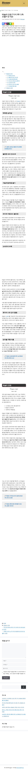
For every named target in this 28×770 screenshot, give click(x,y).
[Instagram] (5, 24)
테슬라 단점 (9, 73)
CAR (5, 623)
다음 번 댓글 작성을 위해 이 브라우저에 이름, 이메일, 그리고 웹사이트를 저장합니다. (14, 672)
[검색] (23, 687)
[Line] (10, 24)
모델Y (7, 316)
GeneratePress (20, 767)
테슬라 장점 (10, 88)
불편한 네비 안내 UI (13, 77)
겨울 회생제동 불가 (13, 79)
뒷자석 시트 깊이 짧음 (14, 84)
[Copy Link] (13, 24)
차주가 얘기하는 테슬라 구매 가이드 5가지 (13, 707)
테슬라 (18, 101)
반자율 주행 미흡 (12, 86)
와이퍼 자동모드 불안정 (14, 80)
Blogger (6, 2)
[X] (8, 24)
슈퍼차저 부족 (12, 82)
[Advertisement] (14, 52)
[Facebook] (3, 24)
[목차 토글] (3, 71)
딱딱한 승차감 (12, 75)
